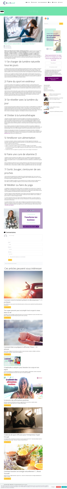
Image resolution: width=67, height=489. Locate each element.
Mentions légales (24, 484)
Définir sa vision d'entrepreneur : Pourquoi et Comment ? (55, 94)
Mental (45, 88)
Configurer (53, 486)
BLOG (50, 2)
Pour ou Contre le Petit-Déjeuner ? (55, 102)
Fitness (45, 87)
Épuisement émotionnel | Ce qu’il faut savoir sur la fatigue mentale (56, 98)
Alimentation (46, 86)
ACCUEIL (28, 2)
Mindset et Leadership (47, 89)
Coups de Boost (46, 87)
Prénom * (9, 247)
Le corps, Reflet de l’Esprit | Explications (54, 107)
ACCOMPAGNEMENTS (43, 2)
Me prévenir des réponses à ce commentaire (17, 256)
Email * (9, 242)
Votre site (9, 251)
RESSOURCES (34, 2)
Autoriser (64, 486)
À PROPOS (55, 2)
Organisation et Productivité (48, 90)
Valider (10, 259)
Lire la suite (7, 307)
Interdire (58, 486)
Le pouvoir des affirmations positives (16, 400)
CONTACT (61, 2)
